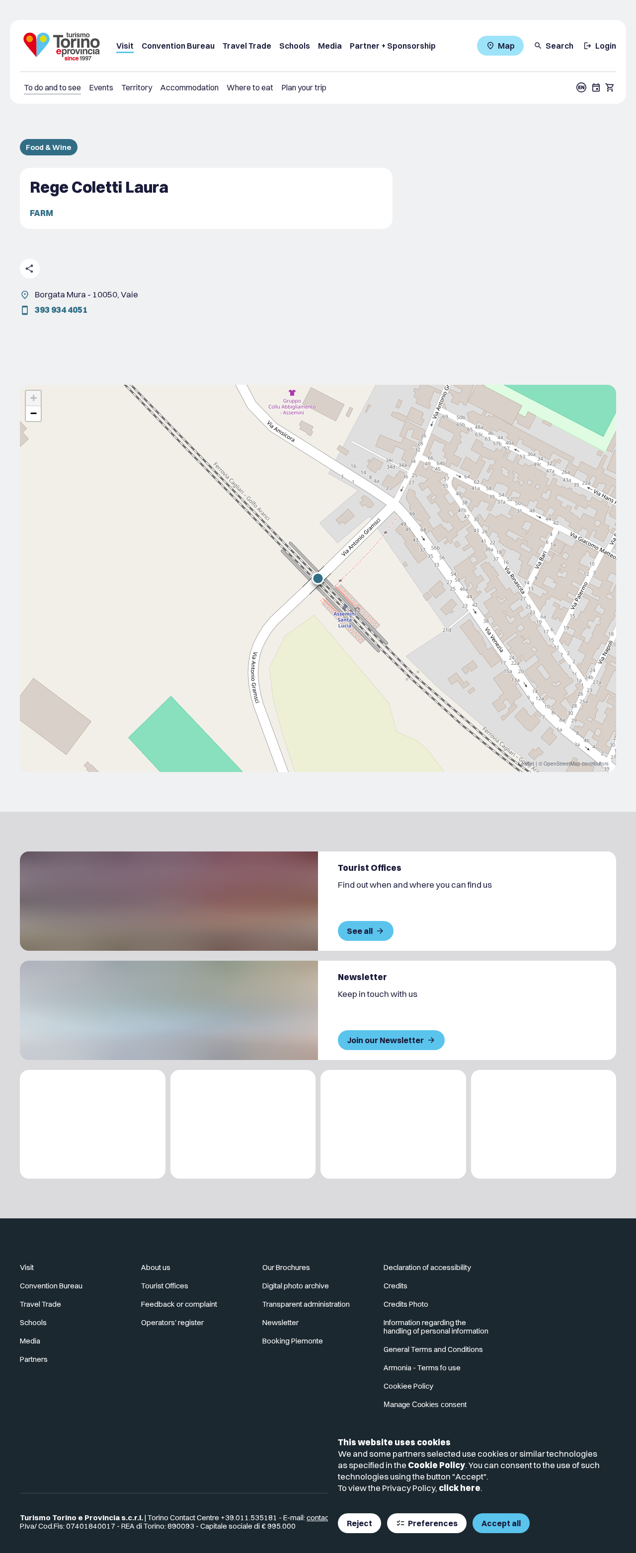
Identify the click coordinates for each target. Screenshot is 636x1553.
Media (330, 46)
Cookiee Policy (408, 1386)
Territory (136, 87)
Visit (125, 46)
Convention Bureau (178, 46)
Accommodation (189, 87)
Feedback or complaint (179, 1304)
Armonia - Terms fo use (422, 1367)
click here (459, 1487)
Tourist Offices (164, 1285)
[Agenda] (596, 87)
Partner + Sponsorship (393, 46)
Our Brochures (286, 1267)
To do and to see (52, 87)
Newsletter (280, 1322)
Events (101, 87)
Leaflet (526, 763)
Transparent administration (306, 1304)
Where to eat (250, 87)
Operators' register (172, 1322)
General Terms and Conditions (433, 1349)
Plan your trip (303, 87)
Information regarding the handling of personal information (436, 1327)
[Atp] (92, 1124)
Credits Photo (406, 1304)
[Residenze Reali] (393, 1124)
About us (155, 1267)
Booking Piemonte (292, 1340)
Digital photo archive (295, 1285)
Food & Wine (49, 147)
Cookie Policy (436, 1465)
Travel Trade (247, 46)
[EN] (581, 87)
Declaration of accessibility (427, 1267)
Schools (294, 46)
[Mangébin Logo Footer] (243, 1124)
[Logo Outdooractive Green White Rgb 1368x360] (544, 1124)
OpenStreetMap (562, 763)
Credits (395, 1285)
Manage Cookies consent (425, 1404)
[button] (318, 578)
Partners (34, 1359)
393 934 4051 (61, 309)
